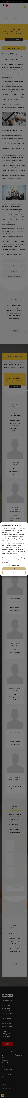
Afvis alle (14, 572)
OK (14, 568)
